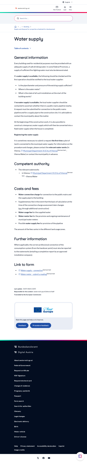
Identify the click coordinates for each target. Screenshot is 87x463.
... (20, 27)
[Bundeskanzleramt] (43, 347)
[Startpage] (15, 26)
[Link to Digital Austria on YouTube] (49, 458)
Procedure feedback (41, 325)
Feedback (22, 325)
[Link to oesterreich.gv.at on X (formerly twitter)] (37, 458)
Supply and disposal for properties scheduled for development (34, 29)
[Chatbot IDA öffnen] (80, 456)
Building (26, 27)
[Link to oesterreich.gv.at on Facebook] (43, 458)
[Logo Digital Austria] (43, 352)
